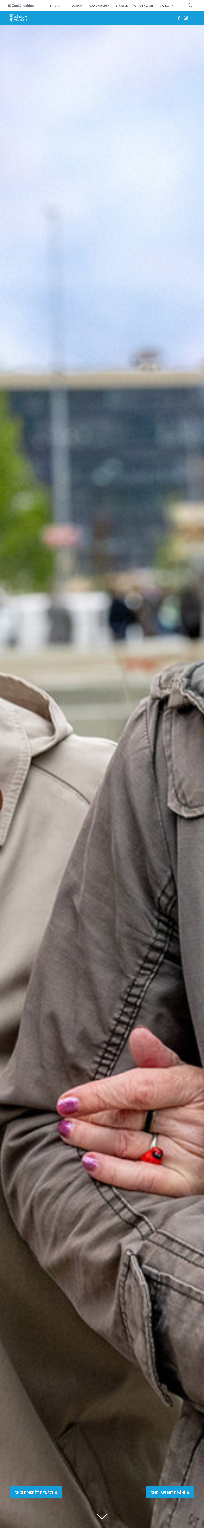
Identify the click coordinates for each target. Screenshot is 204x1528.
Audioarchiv (99, 5)
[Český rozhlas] (21, 5)
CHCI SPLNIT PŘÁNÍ (168, 1492)
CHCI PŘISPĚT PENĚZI (33, 1492)
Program (75, 5)
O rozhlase (143, 5)
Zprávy (55, 5)
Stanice (121, 5)
